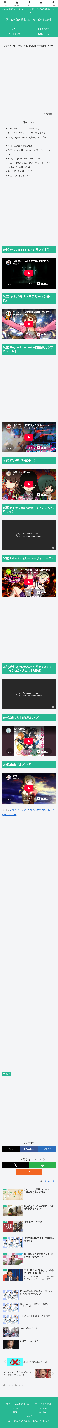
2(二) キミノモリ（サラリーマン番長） (27, 133)
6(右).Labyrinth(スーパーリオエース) (25, 158)
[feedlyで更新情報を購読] (42, 1165)
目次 (25, 122)
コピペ (7, 1074)
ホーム (15, 1408)
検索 (15, 1412)
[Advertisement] (29, 79)
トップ (29, 1416)
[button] (52, 772)
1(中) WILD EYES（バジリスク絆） (25, 128)
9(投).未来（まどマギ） (19, 175)
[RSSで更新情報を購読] (29, 1172)
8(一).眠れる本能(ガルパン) (21, 171)
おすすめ (43, 1408)
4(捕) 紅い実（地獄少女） (20, 145)
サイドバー (43, 1412)
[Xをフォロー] (15, 1165)
